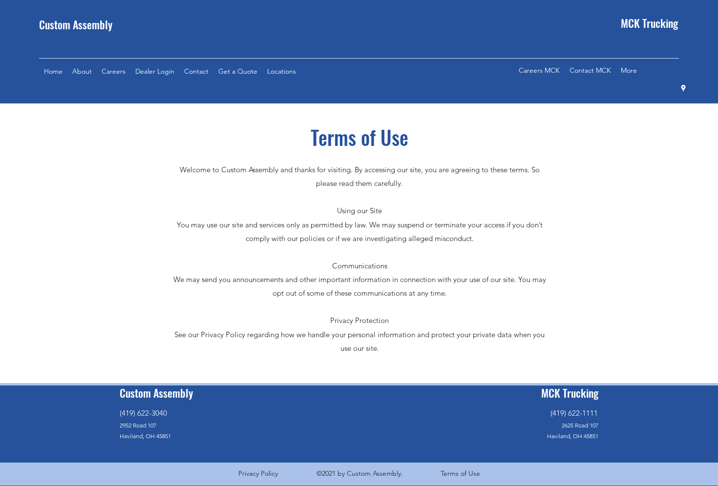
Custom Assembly (75, 24)
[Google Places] (683, 88)
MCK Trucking (569, 393)
